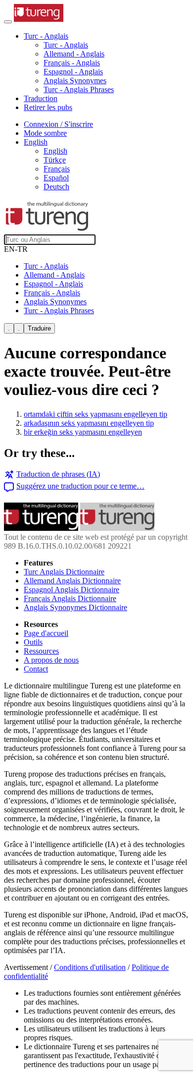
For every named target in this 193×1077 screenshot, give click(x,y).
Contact (36, 669)
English (55, 151)
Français (57, 169)
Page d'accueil (46, 633)
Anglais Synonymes (75, 80)
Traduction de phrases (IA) (58, 474)
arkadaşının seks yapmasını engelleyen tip (89, 423)
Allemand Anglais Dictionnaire (72, 580)
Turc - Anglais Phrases (79, 89)
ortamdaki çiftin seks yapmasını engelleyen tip (95, 414)
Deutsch (56, 186)
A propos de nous (51, 660)
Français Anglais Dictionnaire (70, 598)
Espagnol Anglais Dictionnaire (71, 589)
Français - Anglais (72, 62)
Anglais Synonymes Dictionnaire (75, 607)
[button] (46, 36)
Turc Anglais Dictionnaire (64, 571)
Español (56, 177)
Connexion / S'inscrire (58, 124)
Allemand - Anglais (74, 54)
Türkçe (55, 160)
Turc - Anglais (66, 45)
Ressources (41, 651)
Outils (33, 642)
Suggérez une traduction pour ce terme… (80, 486)
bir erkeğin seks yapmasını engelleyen (83, 432)
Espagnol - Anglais (73, 71)
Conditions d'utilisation (90, 967)
